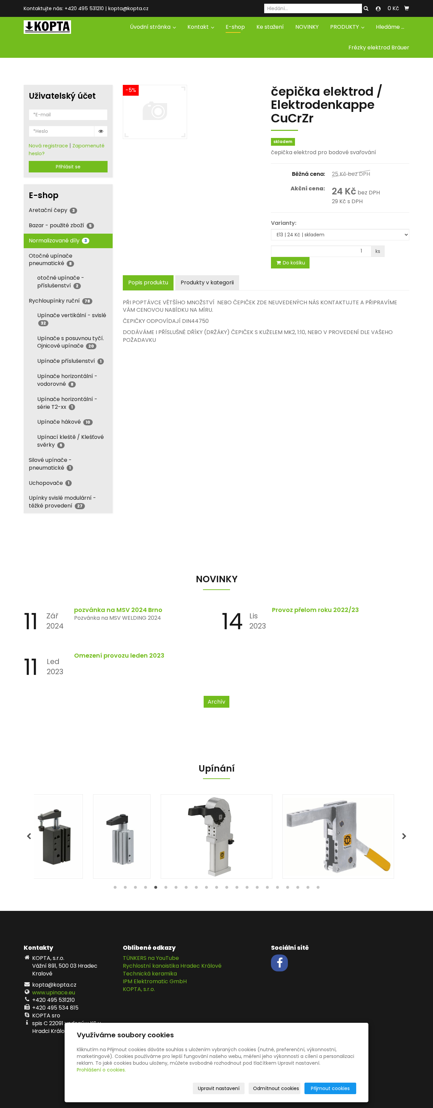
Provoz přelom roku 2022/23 (315, 610)
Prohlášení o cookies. (101, 1069)
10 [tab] (206, 889)
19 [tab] (297, 889)
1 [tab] (115, 889)
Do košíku (293, 262)
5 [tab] (155, 889)
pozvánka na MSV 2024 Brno (118, 610)
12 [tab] (226, 889)
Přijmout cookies (330, 1088)
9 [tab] (196, 889)
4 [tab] (145, 889)
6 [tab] (165, 889)
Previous (28, 836)
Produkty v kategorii (207, 282)
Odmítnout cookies (276, 1088)
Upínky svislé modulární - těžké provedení (62, 502)
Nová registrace (48, 145)
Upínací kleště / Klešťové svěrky (70, 441)
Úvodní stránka (151, 27)
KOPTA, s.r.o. (139, 989)
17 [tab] (277, 889)
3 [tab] (135, 889)
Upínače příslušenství (69, 361)
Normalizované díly (58, 240)
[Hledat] (366, 9)
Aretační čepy (52, 210)
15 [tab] (257, 889)
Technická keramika (150, 973)
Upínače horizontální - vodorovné (67, 380)
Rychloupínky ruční (59, 301)
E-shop (235, 27)
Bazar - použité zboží (60, 225)
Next (404, 836)
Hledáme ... (390, 27)
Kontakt (198, 27)
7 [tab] (176, 889)
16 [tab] (267, 889)
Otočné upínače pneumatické (50, 259)
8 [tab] (186, 889)
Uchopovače (49, 483)
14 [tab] (247, 889)
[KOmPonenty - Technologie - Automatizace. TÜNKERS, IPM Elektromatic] (47, 26)
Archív (216, 702)
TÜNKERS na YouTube (151, 958)
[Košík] (406, 8)
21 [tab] (318, 889)
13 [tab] (236, 889)
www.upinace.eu (53, 992)
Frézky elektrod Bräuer (378, 47)
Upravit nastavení (219, 1088)
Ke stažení (270, 27)
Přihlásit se (68, 166)
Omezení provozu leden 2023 (119, 655)
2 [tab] (125, 889)
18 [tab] (287, 889)
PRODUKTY (345, 27)
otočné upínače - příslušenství (60, 281)
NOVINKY (307, 27)
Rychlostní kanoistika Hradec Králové (172, 966)
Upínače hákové (63, 422)
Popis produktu (148, 282)
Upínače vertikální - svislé (71, 318)
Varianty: (283, 223)
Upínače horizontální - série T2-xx (67, 403)
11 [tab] (216, 889)
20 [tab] (307, 889)
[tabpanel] (216, 836)
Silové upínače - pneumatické (50, 464)
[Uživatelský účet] (378, 9)
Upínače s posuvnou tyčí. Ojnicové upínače (70, 342)
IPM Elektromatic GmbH (155, 981)
